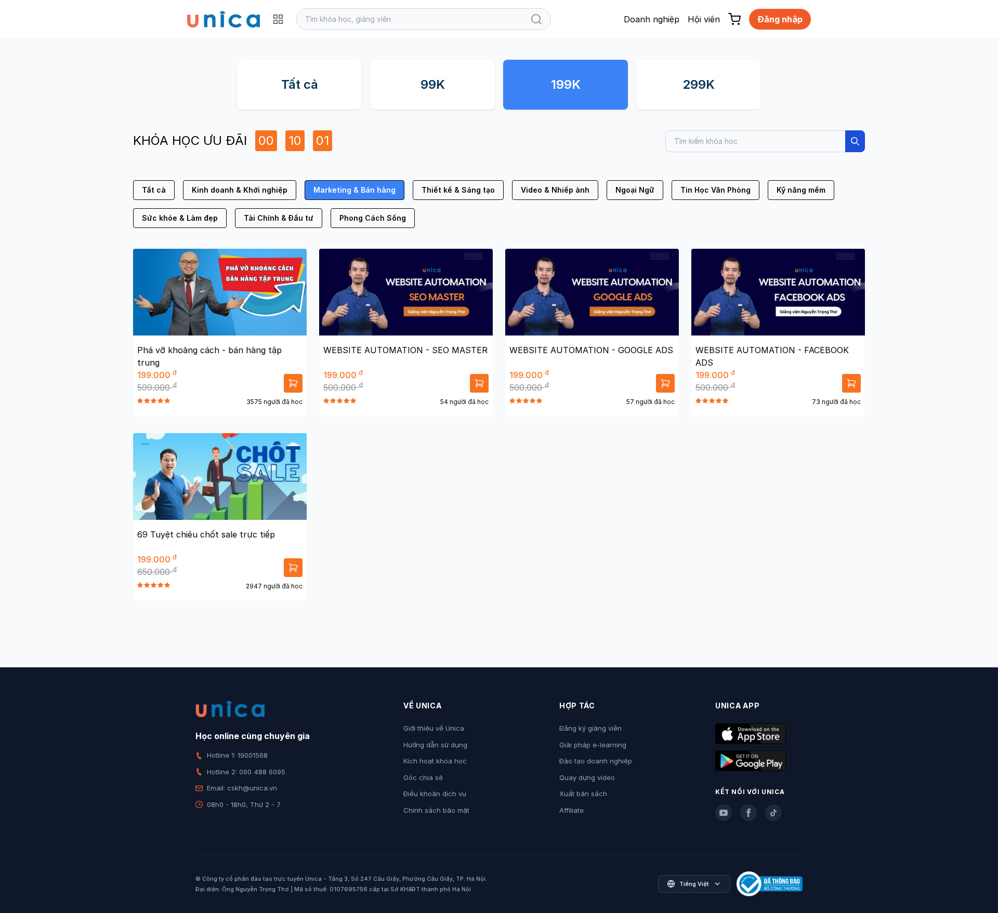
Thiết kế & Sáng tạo (458, 189)
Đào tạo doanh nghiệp (595, 761)
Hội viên (704, 19)
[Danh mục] (278, 19)
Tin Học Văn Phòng (715, 189)
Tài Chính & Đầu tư (278, 217)
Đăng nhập (780, 19)
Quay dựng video (587, 777)
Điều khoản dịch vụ (434, 793)
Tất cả (299, 84)
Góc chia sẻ (423, 777)
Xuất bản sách (583, 793)
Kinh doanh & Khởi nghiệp (239, 189)
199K (566, 84)
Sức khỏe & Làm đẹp (180, 217)
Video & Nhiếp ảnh (555, 189)
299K (698, 84)
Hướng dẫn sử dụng (435, 745)
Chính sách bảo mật (436, 810)
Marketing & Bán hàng (354, 189)
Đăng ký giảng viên (590, 728)
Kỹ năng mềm (801, 189)
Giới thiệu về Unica (433, 728)
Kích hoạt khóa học (435, 761)
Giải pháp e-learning (592, 745)
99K (433, 84)
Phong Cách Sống (372, 217)
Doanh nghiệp (651, 19)
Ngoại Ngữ (634, 189)
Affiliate (571, 810)
